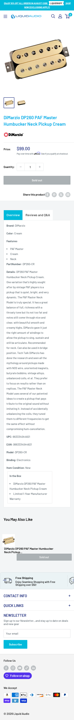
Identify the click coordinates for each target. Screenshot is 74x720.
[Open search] (53, 16)
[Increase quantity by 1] (39, 167)
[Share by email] (67, 194)
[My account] (60, 16)
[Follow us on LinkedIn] (33, 668)
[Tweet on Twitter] (61, 194)
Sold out (37, 180)
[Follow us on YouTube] (19, 668)
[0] (67, 16)
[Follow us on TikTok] (26, 668)
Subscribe (15, 644)
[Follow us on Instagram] (12, 668)
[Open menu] (5, 16)
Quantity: (9, 166)
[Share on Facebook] (47, 194)
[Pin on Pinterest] (54, 194)
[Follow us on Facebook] (6, 668)
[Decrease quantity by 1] (20, 167)
